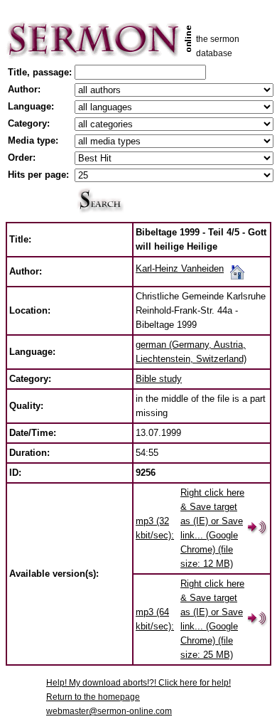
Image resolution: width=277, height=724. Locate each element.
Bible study (159, 378)
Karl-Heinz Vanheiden (180, 268)
